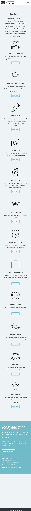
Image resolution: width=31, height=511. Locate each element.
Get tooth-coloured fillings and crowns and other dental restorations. (15, 244)
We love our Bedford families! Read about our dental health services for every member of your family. (15, 183)
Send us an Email (8, 451)
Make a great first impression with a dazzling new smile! (15, 307)
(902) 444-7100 (11, 465)
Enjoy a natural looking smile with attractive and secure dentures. (15, 367)
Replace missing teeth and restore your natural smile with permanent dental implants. (15, 398)
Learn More (16, 63)
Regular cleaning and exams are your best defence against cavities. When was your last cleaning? (15, 87)
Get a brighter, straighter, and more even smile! (15, 214)
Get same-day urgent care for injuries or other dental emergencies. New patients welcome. (15, 276)
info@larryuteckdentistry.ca (14, 467)
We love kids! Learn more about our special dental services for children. (15, 56)
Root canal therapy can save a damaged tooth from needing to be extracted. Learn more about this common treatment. (15, 120)
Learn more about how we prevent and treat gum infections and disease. (16, 152)
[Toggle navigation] (28, 2)
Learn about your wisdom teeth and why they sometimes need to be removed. (15, 337)
